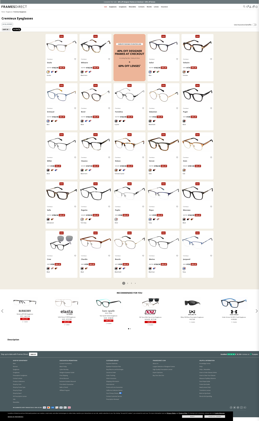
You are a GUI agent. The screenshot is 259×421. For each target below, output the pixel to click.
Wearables (132, 7)
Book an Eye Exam (204, 393)
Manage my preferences (15, 416)
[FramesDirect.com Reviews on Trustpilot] (204, 354)
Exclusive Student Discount (68, 381)
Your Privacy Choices (112, 393)
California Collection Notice (114, 390)
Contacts (141, 7)
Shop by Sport (17, 393)
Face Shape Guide (204, 381)
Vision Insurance (111, 378)
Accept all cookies (215, 416)
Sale (105, 7)
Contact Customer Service (114, 396)
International (110, 384)
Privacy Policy (171, 413)
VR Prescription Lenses (20, 396)
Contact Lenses (17, 378)
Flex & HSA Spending (205, 396)
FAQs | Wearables (204, 369)
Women (15, 366)
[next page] (135, 283)
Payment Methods (111, 363)
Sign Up (33, 354)
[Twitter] (234, 407)
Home (3, 12)
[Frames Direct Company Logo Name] (14, 6)
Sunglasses (122, 7)
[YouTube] (245, 407)
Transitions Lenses (205, 390)
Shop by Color (17, 384)
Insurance (164, 7)
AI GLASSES (7, 24)
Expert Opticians (158, 372)
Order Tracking (110, 375)
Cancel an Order (111, 372)
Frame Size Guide (204, 384)
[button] (256, 311)
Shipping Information (112, 381)
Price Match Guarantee (66, 384)
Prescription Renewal (112, 399)
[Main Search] (244, 6)
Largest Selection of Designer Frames (164, 366)
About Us (155, 363)
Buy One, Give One (158, 375)
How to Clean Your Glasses (207, 375)
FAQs (201, 366)
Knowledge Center (204, 363)
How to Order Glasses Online (208, 372)
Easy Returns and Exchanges (114, 369)
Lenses (156, 7)
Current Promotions (66, 363)
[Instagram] (241, 407)
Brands (149, 7)
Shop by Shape (17, 390)
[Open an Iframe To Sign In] (250, 7)
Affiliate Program (65, 390)
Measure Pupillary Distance (207, 378)
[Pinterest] (238, 407)
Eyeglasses (113, 7)
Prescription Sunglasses (20, 375)
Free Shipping (64, 375)
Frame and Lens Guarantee (114, 387)
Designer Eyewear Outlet (67, 372)
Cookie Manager (220, 413)
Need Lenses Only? (205, 387)
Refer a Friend (64, 387)
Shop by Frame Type (19, 387)
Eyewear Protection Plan (113, 366)
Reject (192, 416)
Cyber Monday (64, 369)
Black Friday (63, 366)
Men (14, 363)
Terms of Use (183, 413)
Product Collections (19, 381)
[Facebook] (231, 407)
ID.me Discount (64, 378)
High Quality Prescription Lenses (162, 369)
